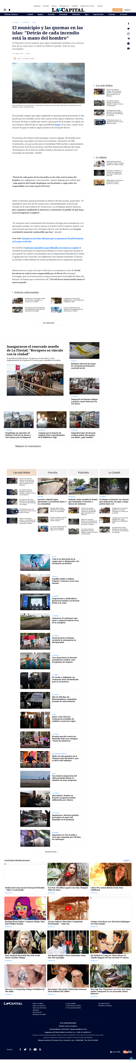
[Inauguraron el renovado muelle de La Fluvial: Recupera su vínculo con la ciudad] (29, 301)
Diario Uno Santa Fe (39, 1005)
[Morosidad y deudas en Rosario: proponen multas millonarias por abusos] (51, 799)
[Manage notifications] (131, 1058)
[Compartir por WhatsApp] (128, 34)
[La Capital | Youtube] (35, 1049)
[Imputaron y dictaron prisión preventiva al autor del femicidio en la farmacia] (51, 818)
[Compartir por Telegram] (128, 39)
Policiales (76, 14)
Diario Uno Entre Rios (39, 1008)
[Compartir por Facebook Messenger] (128, 44)
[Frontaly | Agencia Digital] (126, 1052)
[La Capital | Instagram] (30, 1049)
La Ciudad (25, 22)
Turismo (99, 6)
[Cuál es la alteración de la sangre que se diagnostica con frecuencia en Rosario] (68, 310)
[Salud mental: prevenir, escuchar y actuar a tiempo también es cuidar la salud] (109, 163)
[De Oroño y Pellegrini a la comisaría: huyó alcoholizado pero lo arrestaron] (51, 680)
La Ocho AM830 (71, 1003)
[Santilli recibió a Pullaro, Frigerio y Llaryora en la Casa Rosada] (51, 582)
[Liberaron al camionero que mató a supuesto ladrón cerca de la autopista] (51, 621)
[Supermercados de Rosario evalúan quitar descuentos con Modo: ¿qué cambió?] (84, 426)
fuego (34, 22)
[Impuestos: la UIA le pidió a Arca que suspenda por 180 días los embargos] (51, 838)
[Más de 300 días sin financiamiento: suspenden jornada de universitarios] (51, 700)
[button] (5, 10)
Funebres (75, 6)
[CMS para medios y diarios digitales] (115, 1052)
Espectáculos (98, 14)
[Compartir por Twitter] (128, 29)
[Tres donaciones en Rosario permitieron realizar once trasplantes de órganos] (51, 661)
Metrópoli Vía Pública (39, 1014)
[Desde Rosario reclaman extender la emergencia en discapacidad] (51, 641)
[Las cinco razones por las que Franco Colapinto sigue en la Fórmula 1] (53, 529)
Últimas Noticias (11, 14)
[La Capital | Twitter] (25, 1049)
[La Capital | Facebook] (20, 1049)
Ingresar (127, 10)
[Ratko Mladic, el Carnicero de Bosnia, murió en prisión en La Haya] (109, 182)
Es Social (123, 14)
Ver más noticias (50, 852)
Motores (46, 6)
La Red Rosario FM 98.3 (73, 1005)
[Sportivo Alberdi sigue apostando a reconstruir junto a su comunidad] (53, 492)
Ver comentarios (48, 323)
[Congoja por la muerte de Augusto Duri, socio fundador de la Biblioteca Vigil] (68, 301)
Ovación (51, 14)
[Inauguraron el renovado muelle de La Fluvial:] (35, 374)
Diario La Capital (38, 1003)
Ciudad (30, 14)
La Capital (15, 22)
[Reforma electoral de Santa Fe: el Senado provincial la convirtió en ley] (84, 357)
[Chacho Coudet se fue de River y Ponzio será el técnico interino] (53, 519)
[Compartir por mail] (128, 49)
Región (40, 14)
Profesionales (64, 6)
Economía (63, 14)
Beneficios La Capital (88, 6)
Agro (87, 14)
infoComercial (37, 1012)
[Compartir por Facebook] (128, 24)
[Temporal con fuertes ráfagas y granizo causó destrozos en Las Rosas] (84, 392)
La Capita (73, 247)
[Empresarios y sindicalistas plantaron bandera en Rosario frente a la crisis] (51, 602)
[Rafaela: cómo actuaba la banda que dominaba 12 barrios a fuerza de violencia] (83, 492)
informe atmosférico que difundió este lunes (47, 247)
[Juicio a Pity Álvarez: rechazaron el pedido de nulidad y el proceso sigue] (51, 720)
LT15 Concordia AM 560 (73, 1008)
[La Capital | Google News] (40, 1049)
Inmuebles (37, 6)
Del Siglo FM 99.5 (104, 1003)
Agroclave (36, 1010)
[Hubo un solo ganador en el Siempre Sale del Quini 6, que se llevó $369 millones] (51, 759)
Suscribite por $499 (117, 9)
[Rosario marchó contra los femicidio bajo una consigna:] (51, 740)
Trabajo (54, 6)
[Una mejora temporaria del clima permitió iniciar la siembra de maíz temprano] (51, 779)
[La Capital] (68, 10)
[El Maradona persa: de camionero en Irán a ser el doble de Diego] (109, 122)
